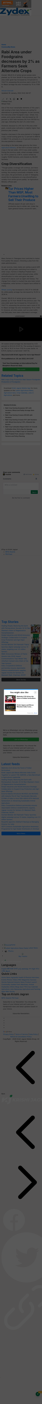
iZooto (35, 713)
